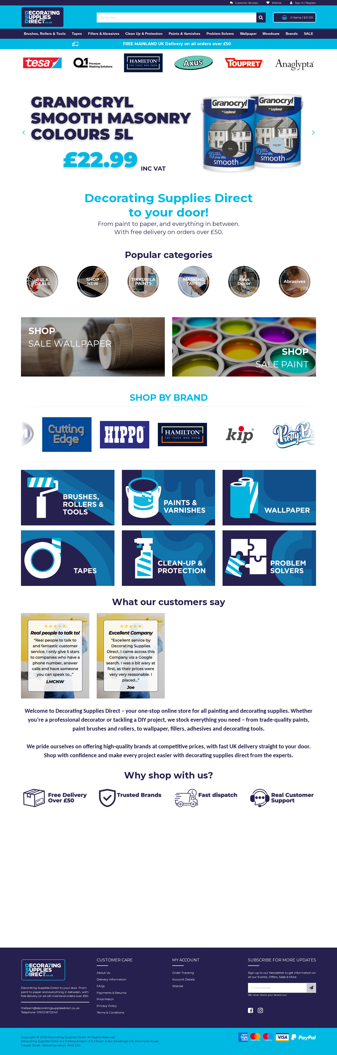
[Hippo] (85, 434)
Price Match (105, 999)
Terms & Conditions (110, 1012)
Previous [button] (23, 132)
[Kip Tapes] (200, 434)
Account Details (183, 979)
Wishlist (177, 986)
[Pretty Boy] (258, 434)
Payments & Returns (111, 993)
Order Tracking (183, 973)
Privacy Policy (107, 1006)
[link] (250, 1010)
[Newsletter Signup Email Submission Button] (311, 988)
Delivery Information (111, 979)
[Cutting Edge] (27, 434)
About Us (103, 973)
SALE (308, 34)
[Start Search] (261, 17)
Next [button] (313, 132)
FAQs (101, 986)
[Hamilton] (143, 434)
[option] (168, 132)
